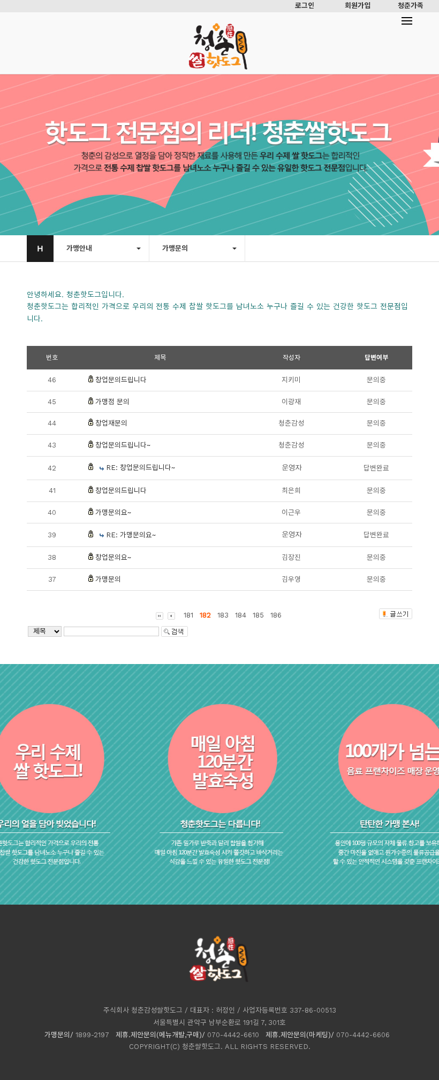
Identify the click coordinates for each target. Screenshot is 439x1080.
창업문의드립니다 (121, 380)
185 (258, 615)
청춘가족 (410, 6)
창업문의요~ (113, 557)
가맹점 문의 (112, 402)
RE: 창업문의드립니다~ (140, 468)
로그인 (304, 6)
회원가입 (357, 6)
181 (188, 615)
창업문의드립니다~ (122, 445)
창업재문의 (111, 423)
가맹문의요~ (113, 512)
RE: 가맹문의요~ (131, 535)
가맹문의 (108, 579)
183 (223, 615)
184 (240, 615)
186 (276, 615)
